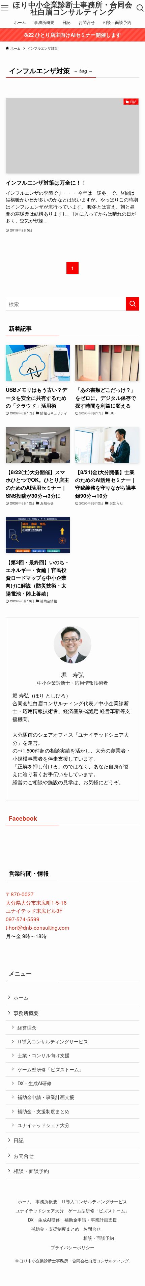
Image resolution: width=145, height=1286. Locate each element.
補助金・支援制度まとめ (43, 1111)
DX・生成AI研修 (35, 1083)
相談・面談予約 (31, 1170)
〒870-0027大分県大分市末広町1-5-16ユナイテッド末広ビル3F (36, 902)
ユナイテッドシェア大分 (43, 1125)
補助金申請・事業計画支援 (46, 1097)
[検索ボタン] (140, 8)
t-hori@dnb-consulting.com (37, 927)
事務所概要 (26, 1012)
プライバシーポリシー (72, 1247)
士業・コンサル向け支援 (43, 1055)
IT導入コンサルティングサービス (53, 1041)
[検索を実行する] (132, 304)
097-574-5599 (22, 919)
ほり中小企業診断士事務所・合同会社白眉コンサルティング (72, 8)
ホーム (21, 997)
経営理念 (27, 1027)
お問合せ (23, 1155)
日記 (18, 1140)
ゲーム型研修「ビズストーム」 (51, 1069)
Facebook (23, 818)
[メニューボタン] (4, 8)
